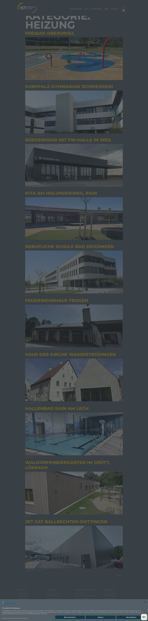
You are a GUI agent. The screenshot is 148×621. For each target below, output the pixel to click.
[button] (144, 617)
